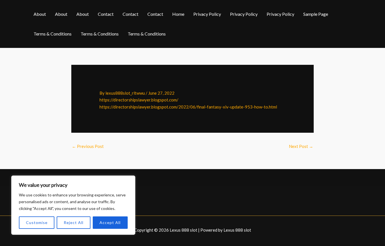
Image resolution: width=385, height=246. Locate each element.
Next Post (301, 146)
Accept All (110, 222)
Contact (106, 14)
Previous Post (88, 146)
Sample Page (315, 14)
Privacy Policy (207, 14)
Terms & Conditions (53, 33)
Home (178, 14)
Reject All (73, 222)
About (40, 14)
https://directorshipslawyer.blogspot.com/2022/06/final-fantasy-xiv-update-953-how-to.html (188, 106)
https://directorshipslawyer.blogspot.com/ (138, 99)
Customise (37, 222)
